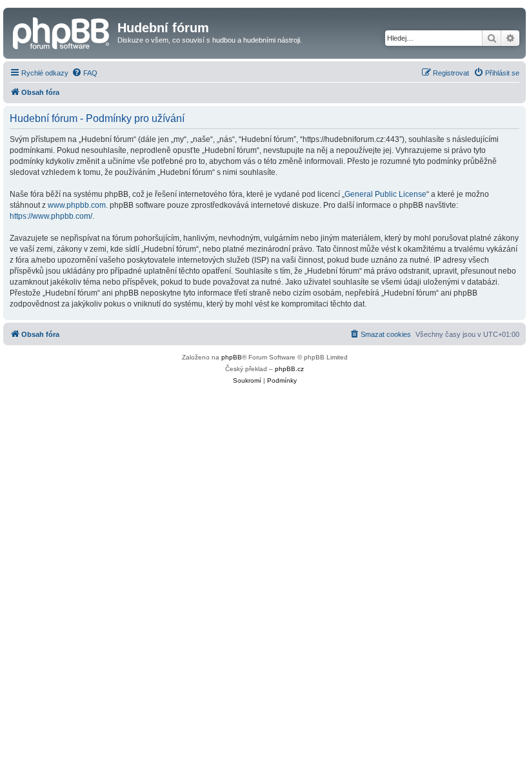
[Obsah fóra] (61, 31)
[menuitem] (84, 73)
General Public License (385, 194)
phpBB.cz (289, 368)
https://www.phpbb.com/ (51, 216)
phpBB (231, 357)
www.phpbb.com (77, 205)
